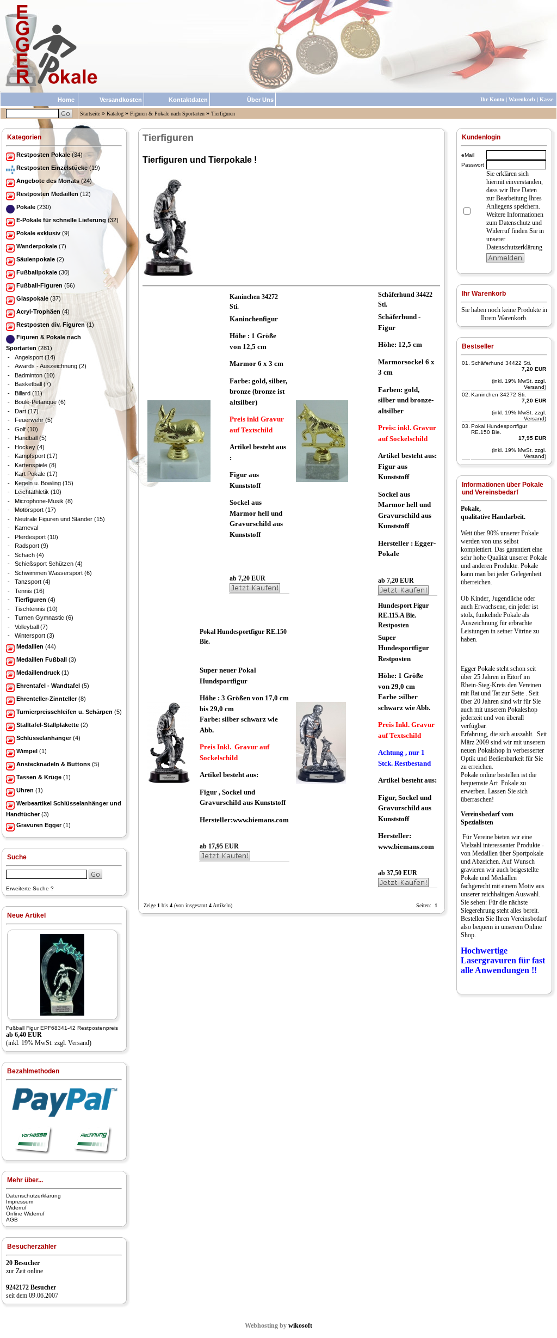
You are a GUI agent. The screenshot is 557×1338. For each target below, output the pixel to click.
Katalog (115, 114)
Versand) (79, 1043)
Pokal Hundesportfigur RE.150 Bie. (499, 429)
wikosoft (300, 1325)
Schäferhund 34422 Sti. (501, 363)
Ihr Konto (492, 99)
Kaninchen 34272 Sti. (498, 395)
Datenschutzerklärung (33, 1196)
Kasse (546, 99)
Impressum (19, 1202)
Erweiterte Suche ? (30, 888)
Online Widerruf (25, 1214)
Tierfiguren (223, 114)
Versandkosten (121, 99)
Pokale (530, 533)
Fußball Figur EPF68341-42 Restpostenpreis (62, 1028)
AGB (12, 1220)
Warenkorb (522, 99)
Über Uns (260, 99)
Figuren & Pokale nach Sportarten (167, 114)
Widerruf (16, 1208)
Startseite (90, 114)
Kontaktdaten (188, 99)
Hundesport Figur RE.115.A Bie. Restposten (403, 615)
